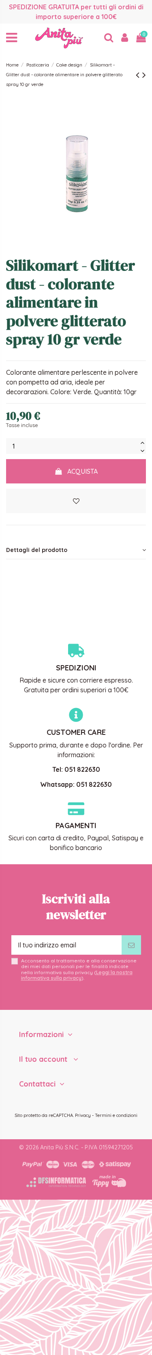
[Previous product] (139, 75)
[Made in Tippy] (109, 1181)
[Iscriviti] (131, 945)
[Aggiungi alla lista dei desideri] (76, 501)
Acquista (82, 471)
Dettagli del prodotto (36, 550)
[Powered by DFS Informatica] (56, 1182)
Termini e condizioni (116, 1115)
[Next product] (144, 75)
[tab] (76, 550)
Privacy (83, 1115)
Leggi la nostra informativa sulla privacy (77, 975)
